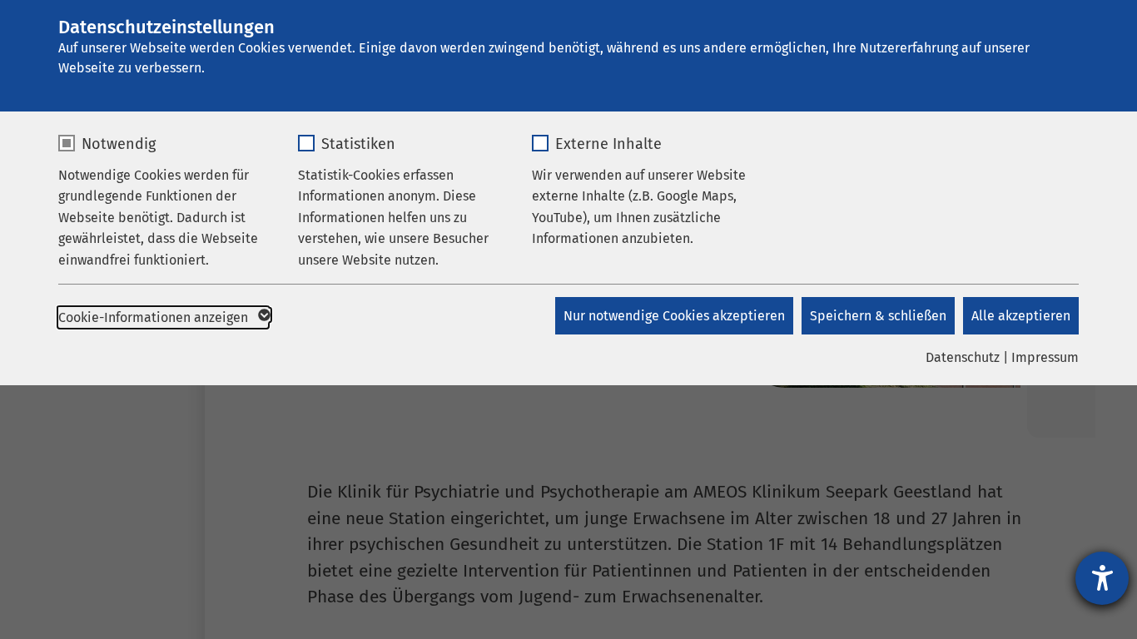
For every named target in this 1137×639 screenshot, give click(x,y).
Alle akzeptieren (1020, 316)
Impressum (1045, 357)
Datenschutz (963, 357)
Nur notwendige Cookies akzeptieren (674, 316)
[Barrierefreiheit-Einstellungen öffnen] (1102, 578)
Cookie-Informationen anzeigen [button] (154, 317)
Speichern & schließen (878, 316)
